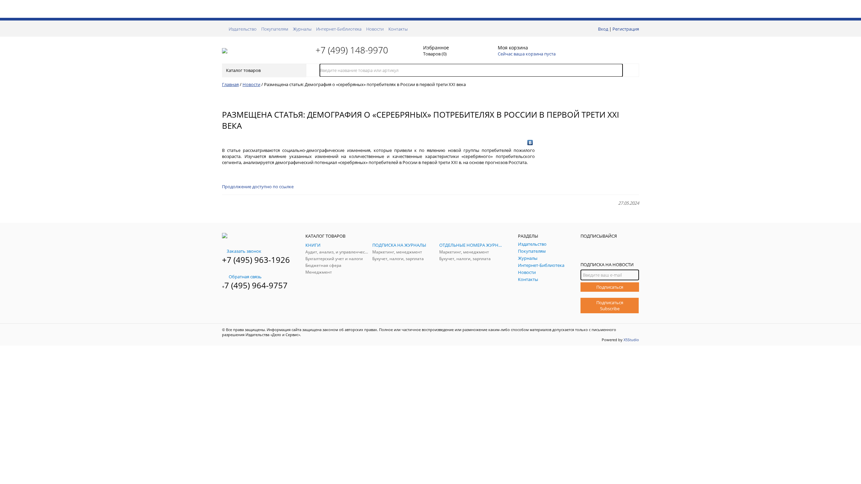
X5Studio (631, 339)
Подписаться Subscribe (609, 305)
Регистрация (625, 29)
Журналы (302, 29)
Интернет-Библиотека (339, 29)
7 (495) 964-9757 (256, 285)
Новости (375, 29)
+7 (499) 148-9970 (351, 50)
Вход (603, 29)
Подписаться (609, 287)
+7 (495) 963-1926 (256, 259)
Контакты (398, 29)
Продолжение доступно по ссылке (258, 187)
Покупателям (274, 29)
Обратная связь (245, 277)
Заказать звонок (244, 251)
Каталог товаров (243, 70)
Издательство (243, 29)
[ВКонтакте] (530, 142)
